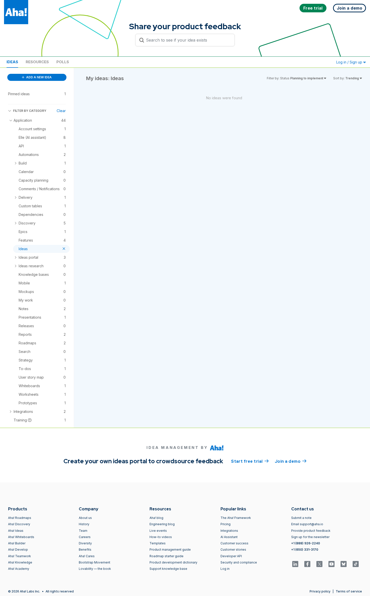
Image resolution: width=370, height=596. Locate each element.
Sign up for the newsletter (310, 537)
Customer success (234, 543)
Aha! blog (156, 518)
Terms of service (349, 591)
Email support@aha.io (307, 524)
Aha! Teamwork (19, 556)
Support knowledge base (168, 569)
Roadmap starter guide (166, 556)
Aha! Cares (87, 556)
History (84, 524)
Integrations (229, 531)
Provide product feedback (310, 531)
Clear (61, 110)
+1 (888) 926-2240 (305, 543)
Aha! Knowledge (20, 562)
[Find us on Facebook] (307, 564)
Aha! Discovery (19, 524)
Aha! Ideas (15, 531)
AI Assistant (229, 537)
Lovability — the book (95, 569)
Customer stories (233, 549)
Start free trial (250, 461)
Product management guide (170, 549)
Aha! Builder (16, 543)
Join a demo (291, 461)
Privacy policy (320, 591)
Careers (85, 537)
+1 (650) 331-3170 (304, 549)
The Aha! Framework (235, 518)
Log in (225, 569)
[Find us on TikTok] (356, 564)
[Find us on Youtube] (331, 564)
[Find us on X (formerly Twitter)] (319, 564)
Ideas (12, 61)
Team (83, 531)
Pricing (225, 524)
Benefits (85, 549)
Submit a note (301, 518)
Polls (62, 61)
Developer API (231, 556)
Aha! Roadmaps (19, 518)
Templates (158, 543)
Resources (37, 61)
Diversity (85, 543)
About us (85, 518)
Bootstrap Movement (94, 562)
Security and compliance (238, 562)
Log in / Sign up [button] (349, 62)
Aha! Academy (18, 569)
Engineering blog (162, 524)
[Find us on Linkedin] (295, 564)
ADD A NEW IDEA (38, 77)
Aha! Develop (18, 549)
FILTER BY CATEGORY (29, 111)
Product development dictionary (173, 562)
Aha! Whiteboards (21, 537)
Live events (158, 531)
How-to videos (161, 537)
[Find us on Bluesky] (344, 564)
